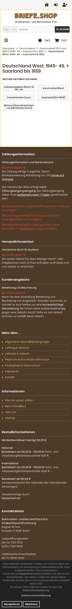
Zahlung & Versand (17, 348)
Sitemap (10, 418)
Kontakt (9, 377)
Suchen (62, 29)
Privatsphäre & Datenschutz (22, 365)
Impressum (12, 371)
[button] (9, 29)
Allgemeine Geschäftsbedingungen (27, 342)
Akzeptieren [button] (12, 604)
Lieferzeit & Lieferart (17, 353)
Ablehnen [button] (31, 604)
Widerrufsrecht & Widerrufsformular (27, 359)
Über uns (10, 412)
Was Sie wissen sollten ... (19, 400)
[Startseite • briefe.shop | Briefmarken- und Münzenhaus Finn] (36, 18)
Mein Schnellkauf (15, 406)
